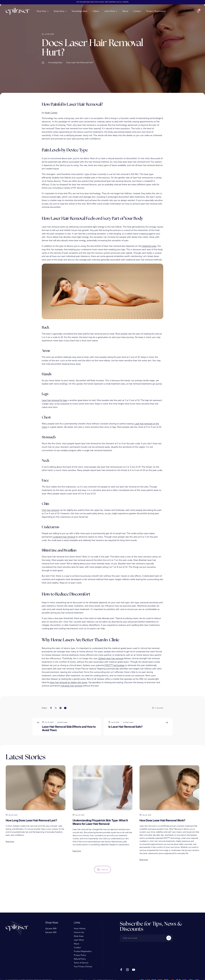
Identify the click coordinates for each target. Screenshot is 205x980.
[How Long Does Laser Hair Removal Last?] (35, 787)
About (76, 944)
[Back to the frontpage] (43, 62)
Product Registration (82, 951)
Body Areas (79, 936)
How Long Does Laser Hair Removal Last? (31, 820)
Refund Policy (80, 959)
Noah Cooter (51, 113)
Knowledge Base (55, 63)
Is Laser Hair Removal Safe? (125, 726)
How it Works (80, 929)
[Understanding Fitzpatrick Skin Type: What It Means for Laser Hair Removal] (102, 787)
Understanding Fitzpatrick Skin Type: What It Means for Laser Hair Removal (100, 822)
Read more (10, 841)
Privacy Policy (80, 955)
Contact (77, 948)
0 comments (159, 708)
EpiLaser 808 (50, 929)
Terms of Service (81, 963)
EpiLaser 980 (50, 932)
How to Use (79, 932)
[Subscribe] (168, 938)
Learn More (79, 940)
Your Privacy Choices (83, 967)
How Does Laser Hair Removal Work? (162, 820)
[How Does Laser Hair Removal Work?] (169, 787)
